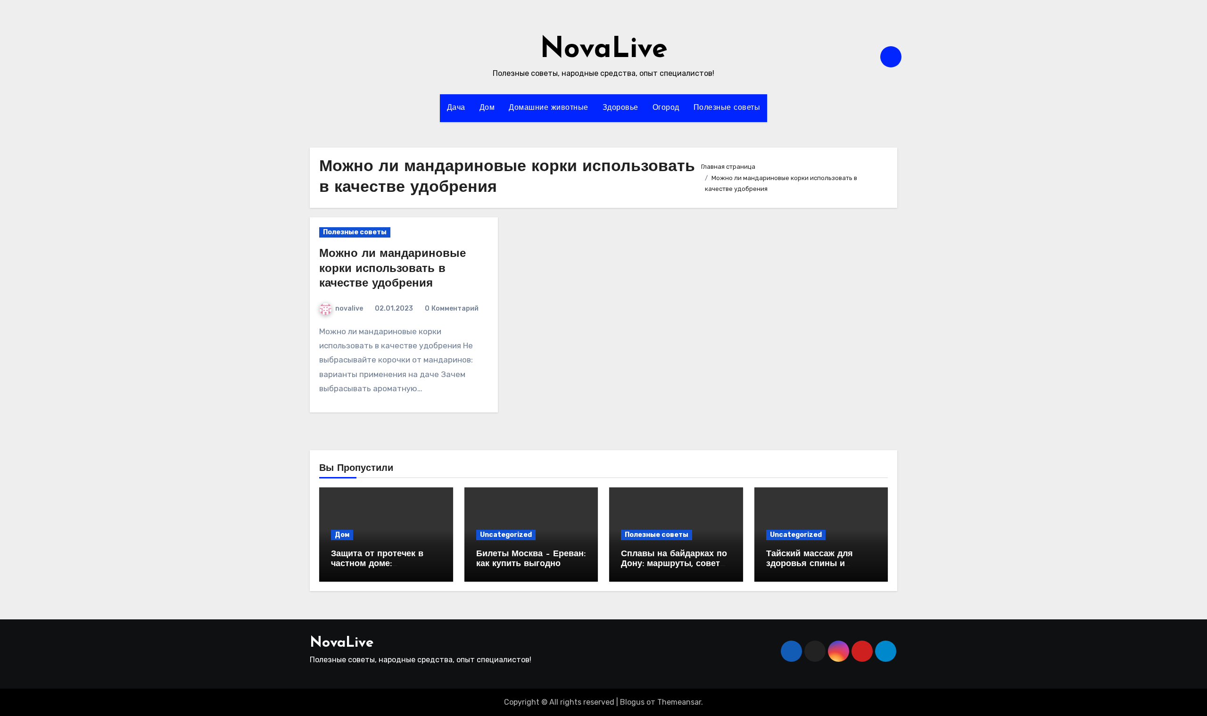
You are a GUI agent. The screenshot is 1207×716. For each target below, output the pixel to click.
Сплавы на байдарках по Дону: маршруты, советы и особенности (674, 564)
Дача (456, 108)
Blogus (632, 702)
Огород (666, 108)
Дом (487, 108)
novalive (349, 309)
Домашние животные (548, 108)
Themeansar (679, 702)
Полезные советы (727, 108)
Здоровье (620, 108)
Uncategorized (506, 535)
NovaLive (604, 50)
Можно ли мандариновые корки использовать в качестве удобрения (392, 268)
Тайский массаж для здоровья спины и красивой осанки (809, 564)
